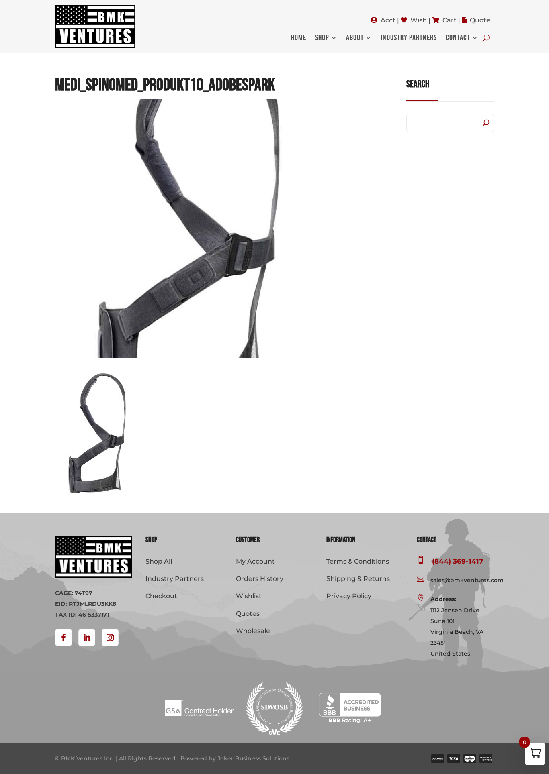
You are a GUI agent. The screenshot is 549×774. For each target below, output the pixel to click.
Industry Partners (409, 39)
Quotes (248, 613)
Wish (418, 20)
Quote (480, 20)
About (355, 39)
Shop (322, 39)
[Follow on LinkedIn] (86, 637)
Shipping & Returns (358, 579)
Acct (388, 20)
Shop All (158, 561)
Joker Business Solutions (253, 758)
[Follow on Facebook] (63, 637)
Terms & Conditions (357, 561)
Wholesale (253, 631)
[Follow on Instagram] (110, 637)
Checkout (161, 596)
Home (298, 39)
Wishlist (249, 596)
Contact (458, 39)
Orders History (259, 579)
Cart (449, 20)
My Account (255, 561)
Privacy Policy (348, 596)
